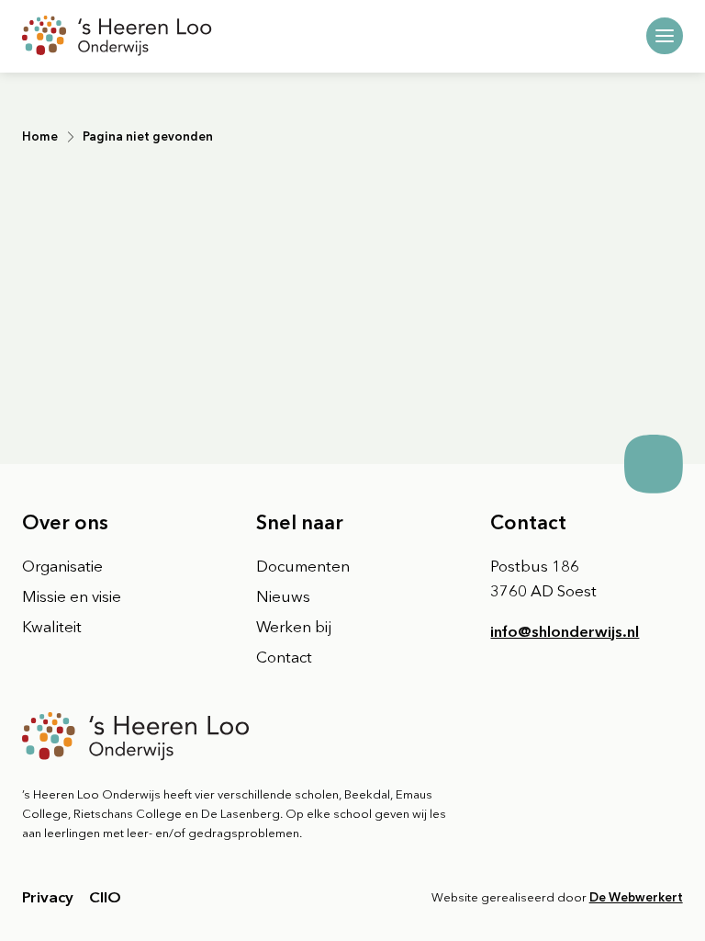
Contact (284, 657)
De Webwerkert (636, 897)
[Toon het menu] (664, 35)
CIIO (105, 897)
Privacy (47, 897)
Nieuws (283, 596)
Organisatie (62, 566)
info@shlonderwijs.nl (564, 631)
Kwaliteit (52, 627)
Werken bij (293, 627)
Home (40, 136)
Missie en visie (71, 596)
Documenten (303, 566)
